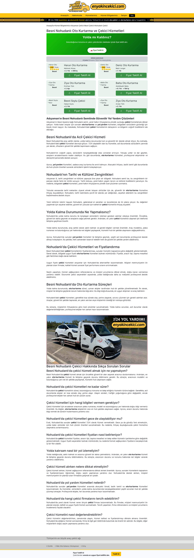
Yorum (56, 67)
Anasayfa (65, 15)
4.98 (103, 67)
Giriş (132, 15)
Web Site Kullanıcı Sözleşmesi (67, 546)
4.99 (51, 67)
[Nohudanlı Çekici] (97, 339)
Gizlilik (50, 546)
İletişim (124, 15)
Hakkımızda (77, 15)
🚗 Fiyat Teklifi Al (97, 50)
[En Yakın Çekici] (97, 6)
